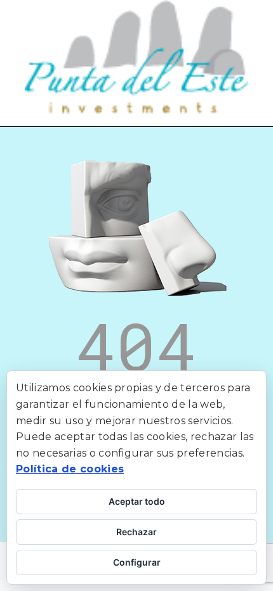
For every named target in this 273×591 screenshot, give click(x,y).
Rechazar (136, 531)
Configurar (137, 562)
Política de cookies (70, 469)
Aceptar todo (137, 501)
